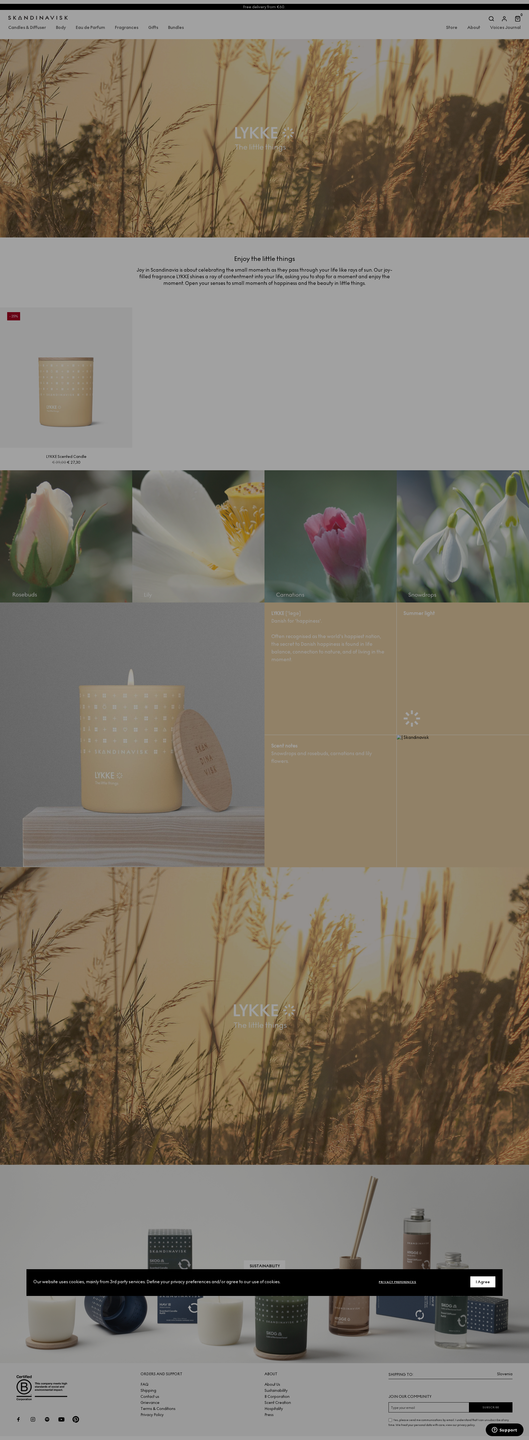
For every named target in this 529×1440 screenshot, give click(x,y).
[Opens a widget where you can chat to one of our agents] (504, 1430)
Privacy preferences (397, 1282)
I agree (483, 1282)
